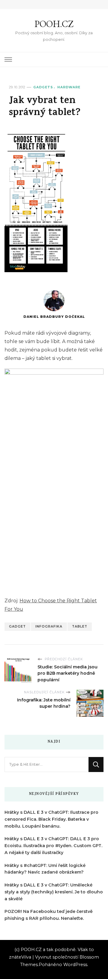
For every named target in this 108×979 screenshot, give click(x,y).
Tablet (79, 626)
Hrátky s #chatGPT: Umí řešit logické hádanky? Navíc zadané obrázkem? (45, 869)
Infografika (48, 626)
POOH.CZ (54, 24)
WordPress (75, 964)
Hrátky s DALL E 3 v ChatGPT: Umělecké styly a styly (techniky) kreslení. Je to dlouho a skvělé (53, 891)
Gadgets (43, 87)
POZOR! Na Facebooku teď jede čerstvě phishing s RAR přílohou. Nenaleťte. (48, 915)
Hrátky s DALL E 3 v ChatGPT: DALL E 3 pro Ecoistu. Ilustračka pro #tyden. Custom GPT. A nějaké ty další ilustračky (53, 845)
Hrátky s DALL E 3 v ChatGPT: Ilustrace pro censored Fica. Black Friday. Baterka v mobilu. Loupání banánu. (51, 819)
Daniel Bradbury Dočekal (54, 317)
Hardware (68, 87)
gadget (17, 626)
